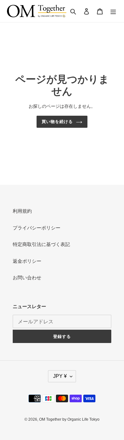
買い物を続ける (57, 121)
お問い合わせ (27, 277)
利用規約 (22, 211)
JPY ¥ (60, 376)
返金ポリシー (27, 261)
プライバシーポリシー (36, 227)
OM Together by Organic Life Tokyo (69, 419)
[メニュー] (113, 11)
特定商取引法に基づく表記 (41, 244)
